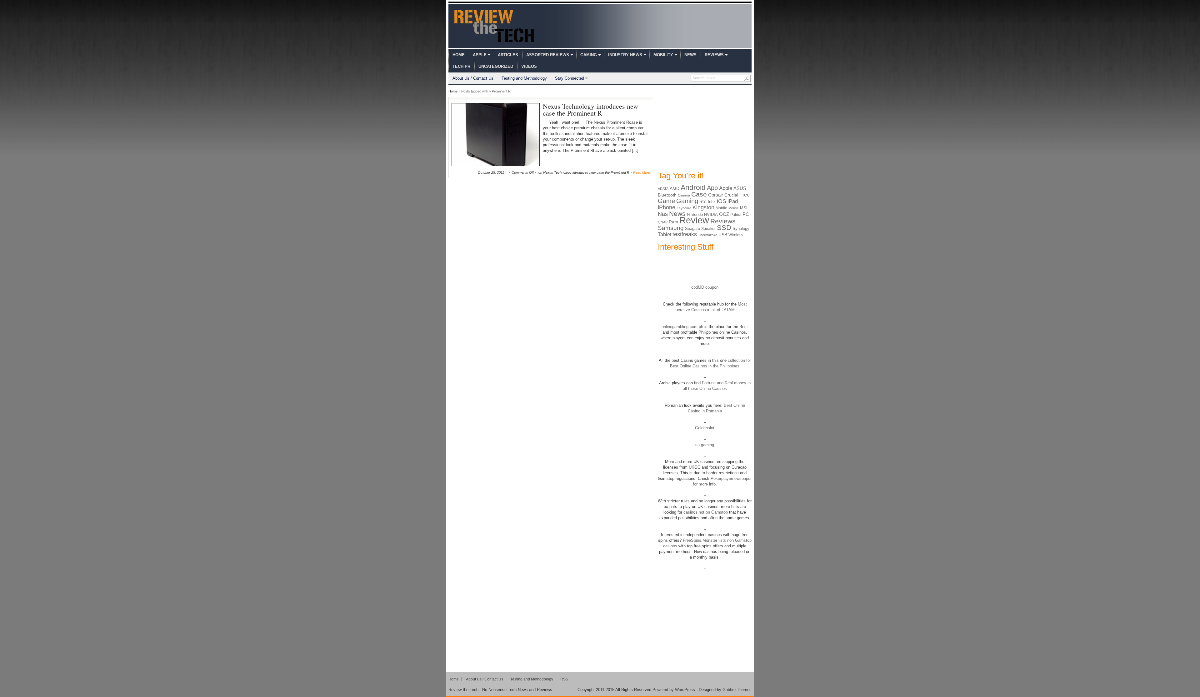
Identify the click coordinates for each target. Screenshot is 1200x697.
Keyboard (684, 208)
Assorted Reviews (547, 54)
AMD (674, 188)
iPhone (666, 207)
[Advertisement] (705, 127)
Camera (684, 195)
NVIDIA (711, 214)
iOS (721, 201)
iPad (733, 201)
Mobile (721, 208)
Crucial (731, 194)
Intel (712, 201)
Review (694, 220)
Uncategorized (495, 66)
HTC (703, 202)
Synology (740, 228)
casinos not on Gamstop (705, 512)
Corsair (715, 194)
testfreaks (684, 234)
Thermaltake (707, 235)
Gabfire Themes (737, 689)
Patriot (735, 214)
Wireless (735, 235)
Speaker (708, 229)
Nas (663, 214)
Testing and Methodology (524, 78)
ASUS (739, 188)
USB (722, 234)
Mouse (733, 208)
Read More (641, 172)
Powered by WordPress (673, 689)
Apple (480, 54)
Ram (673, 222)
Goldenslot (704, 428)
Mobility (663, 54)
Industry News (625, 54)
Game (666, 200)
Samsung (671, 228)
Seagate (692, 228)
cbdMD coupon (704, 287)
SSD (724, 228)
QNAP (663, 222)
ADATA (663, 189)
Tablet (664, 234)
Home (458, 54)
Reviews (714, 54)
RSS (564, 679)
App (712, 187)
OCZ (724, 214)
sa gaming (704, 444)
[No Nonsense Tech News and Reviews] (494, 26)
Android (693, 187)
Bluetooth (667, 194)
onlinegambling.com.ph (682, 326)
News (690, 54)
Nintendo (695, 214)
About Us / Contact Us (472, 78)
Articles (508, 54)
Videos (529, 66)
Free (744, 194)
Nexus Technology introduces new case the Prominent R (590, 109)
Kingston (703, 207)
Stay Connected (569, 78)
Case (699, 194)
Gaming (588, 54)
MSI (744, 208)
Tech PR (461, 66)
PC (745, 214)
